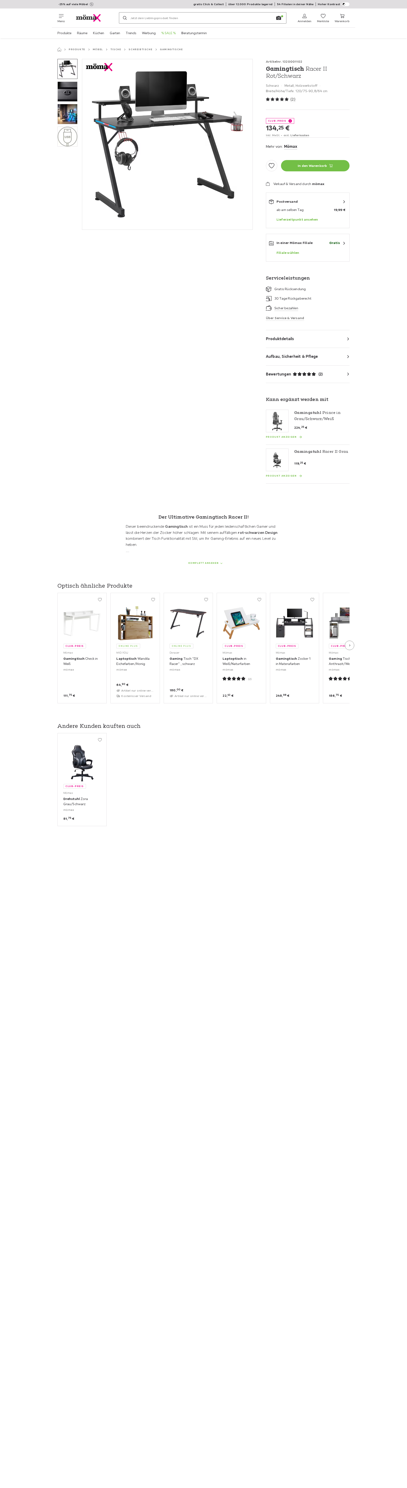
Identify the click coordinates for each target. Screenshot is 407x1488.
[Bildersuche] (278, 18)
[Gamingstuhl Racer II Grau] (277, 460)
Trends (131, 33)
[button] (67, 69)
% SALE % (168, 33)
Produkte (64, 33)
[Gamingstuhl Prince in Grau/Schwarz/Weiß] (277, 421)
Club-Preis (277, 120)
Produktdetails (280, 338)
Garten (115, 33)
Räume (82, 33)
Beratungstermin (194, 33)
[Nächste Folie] (349, 645)
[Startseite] (59, 49)
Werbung (149, 33)
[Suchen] (124, 18)
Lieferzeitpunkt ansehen (297, 219)
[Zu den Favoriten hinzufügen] (271, 165)
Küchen (98, 33)
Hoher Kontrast (329, 4)
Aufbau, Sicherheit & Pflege (292, 356)
